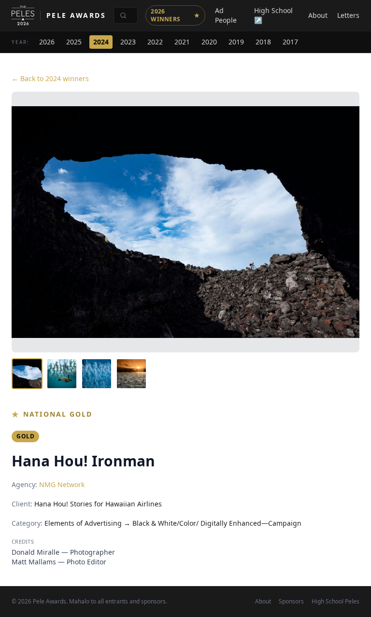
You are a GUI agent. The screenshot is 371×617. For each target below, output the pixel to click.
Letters (348, 15)
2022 (155, 41)
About (318, 15)
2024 (101, 41)
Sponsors (291, 601)
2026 (47, 41)
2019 (236, 41)
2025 (74, 41)
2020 (209, 41)
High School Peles (335, 601)
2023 (128, 41)
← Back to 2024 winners (50, 78)
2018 (263, 41)
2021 (182, 41)
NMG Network (62, 484)
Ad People (226, 15)
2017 (290, 41)
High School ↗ (273, 15)
